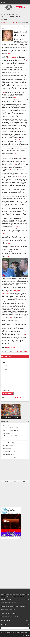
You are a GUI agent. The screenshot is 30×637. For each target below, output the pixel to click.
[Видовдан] (11, 515)
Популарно (5, 481)
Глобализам (6, 433)
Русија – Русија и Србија (10, 430)
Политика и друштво (12, 22)
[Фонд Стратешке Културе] (11, 508)
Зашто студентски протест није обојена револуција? (13, 606)
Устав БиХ (24, 60)
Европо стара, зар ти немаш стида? (9, 616)
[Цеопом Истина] (15, 5)
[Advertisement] (10, 470)
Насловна (3, 22)
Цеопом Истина (9, 632)
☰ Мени (3, 2)
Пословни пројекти (7, 442)
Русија (4, 425)
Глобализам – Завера (9, 436)
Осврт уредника (7, 445)
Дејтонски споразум (11, 57)
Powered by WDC (25, 635)
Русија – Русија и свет (9, 427)
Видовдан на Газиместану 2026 (8, 613)
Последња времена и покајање (8, 609)
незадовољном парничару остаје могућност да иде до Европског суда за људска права (14, 291)
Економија (5, 448)
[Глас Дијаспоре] (11, 530)
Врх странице (24, 351)
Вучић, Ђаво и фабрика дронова (8, 602)
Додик (3, 92)
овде (9, 53)
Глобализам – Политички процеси (12, 439)
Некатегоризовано (7, 451)
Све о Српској (10, 347)
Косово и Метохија (7, 454)
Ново (15, 481)
